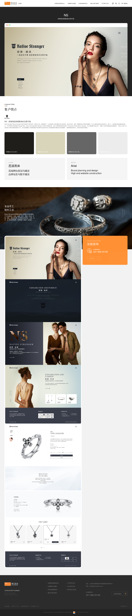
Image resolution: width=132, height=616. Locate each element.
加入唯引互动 (71, 586)
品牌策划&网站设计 (60, 3)
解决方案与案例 (95, 3)
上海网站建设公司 (24, 606)
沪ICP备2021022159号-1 (83, 612)
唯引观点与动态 (71, 589)
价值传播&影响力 (83, 3)
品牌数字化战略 (72, 3)
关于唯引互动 (105, 3)
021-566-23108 (100, 251)
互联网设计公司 (35, 606)
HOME (20, 3)
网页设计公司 (15, 606)
